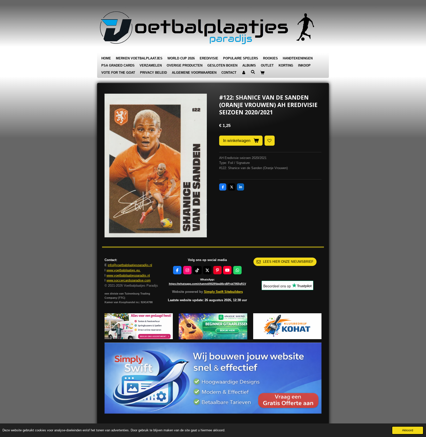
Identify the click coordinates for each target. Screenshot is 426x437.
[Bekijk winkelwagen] (262, 72)
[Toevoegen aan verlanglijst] (270, 141)
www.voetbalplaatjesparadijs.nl (128, 275)
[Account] (243, 72)
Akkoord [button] (407, 430)
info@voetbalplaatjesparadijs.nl (130, 265)
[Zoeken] (253, 72)
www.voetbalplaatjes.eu (123, 270)
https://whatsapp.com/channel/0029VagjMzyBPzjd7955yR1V (207, 283)
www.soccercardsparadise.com (128, 280)
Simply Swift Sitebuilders (223, 292)
